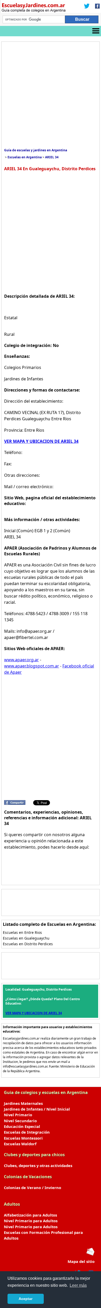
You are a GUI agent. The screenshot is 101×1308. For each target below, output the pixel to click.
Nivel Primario (18, 1114)
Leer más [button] (78, 1285)
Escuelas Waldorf (20, 1143)
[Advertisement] (50, 94)
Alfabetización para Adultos (30, 1215)
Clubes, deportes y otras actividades (38, 1165)
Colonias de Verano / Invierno (32, 1187)
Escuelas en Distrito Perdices (28, 943)
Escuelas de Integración (27, 1132)
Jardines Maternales (23, 1103)
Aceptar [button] (25, 1299)
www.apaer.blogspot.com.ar (31, 666)
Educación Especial (22, 1126)
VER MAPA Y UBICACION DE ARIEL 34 (41, 441)
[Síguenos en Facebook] (96, 6)
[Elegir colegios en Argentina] (34, 8)
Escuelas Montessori (23, 1138)
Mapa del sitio (81, 1261)
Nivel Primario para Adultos (30, 1220)
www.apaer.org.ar (21, 660)
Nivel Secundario (20, 1120)
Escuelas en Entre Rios (22, 932)
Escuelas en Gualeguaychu (26, 938)
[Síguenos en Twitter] (87, 6)
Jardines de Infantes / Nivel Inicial (37, 1109)
